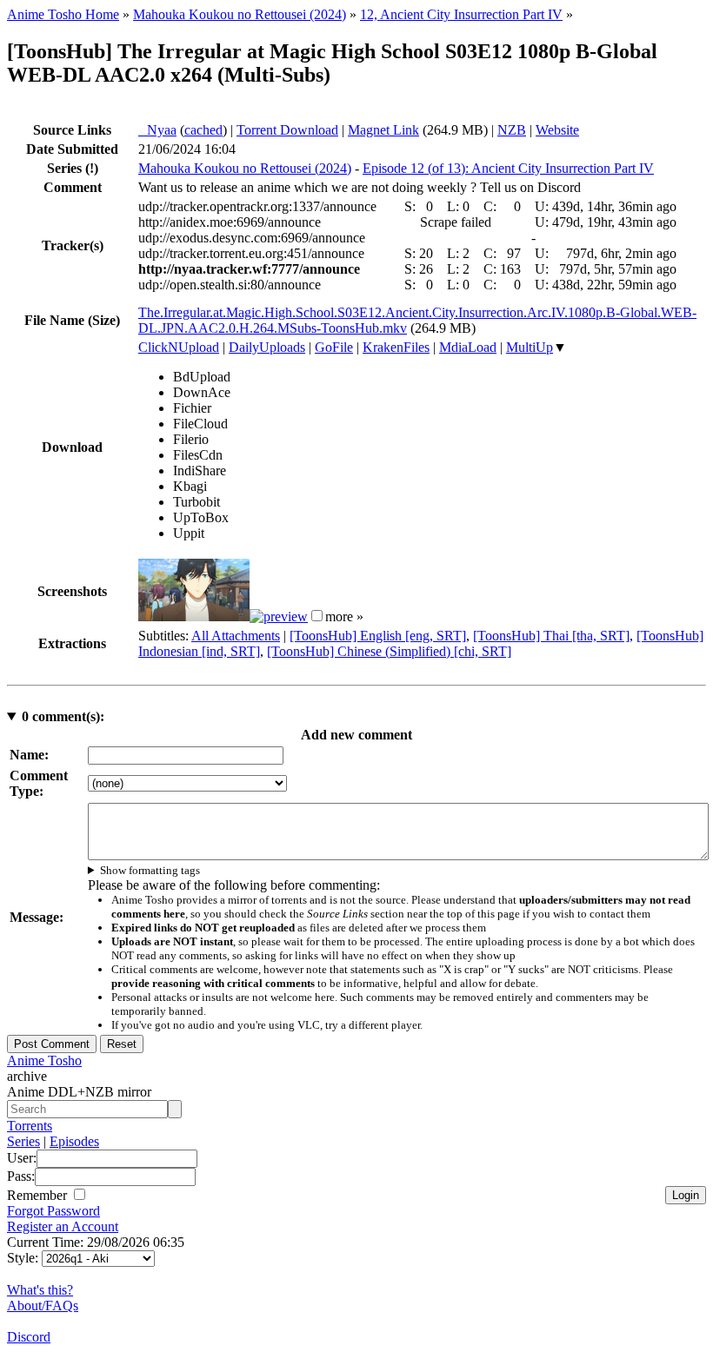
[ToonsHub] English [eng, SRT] (378, 635)
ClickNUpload (178, 347)
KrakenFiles (396, 347)
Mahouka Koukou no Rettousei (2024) (239, 14)
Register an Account (62, 1226)
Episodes (74, 1141)
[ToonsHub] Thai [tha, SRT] (551, 635)
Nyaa (157, 130)
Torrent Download (287, 130)
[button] (317, 615)
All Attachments (235, 635)
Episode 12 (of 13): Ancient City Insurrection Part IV (508, 168)
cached (203, 130)
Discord (28, 1336)
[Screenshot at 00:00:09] (194, 616)
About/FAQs (42, 1305)
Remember (38, 1195)
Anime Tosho (44, 1060)
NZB (511, 130)
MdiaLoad (467, 347)
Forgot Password (53, 1210)
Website (557, 130)
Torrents (29, 1125)
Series (23, 1141)
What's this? (40, 1289)
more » (344, 616)
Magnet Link (383, 130)
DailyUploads (267, 347)
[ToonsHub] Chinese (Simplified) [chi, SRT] (389, 651)
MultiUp (529, 347)
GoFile (334, 347)
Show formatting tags (150, 870)
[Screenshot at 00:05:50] (279, 616)
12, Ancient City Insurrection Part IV (461, 14)
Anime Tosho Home (63, 14)
